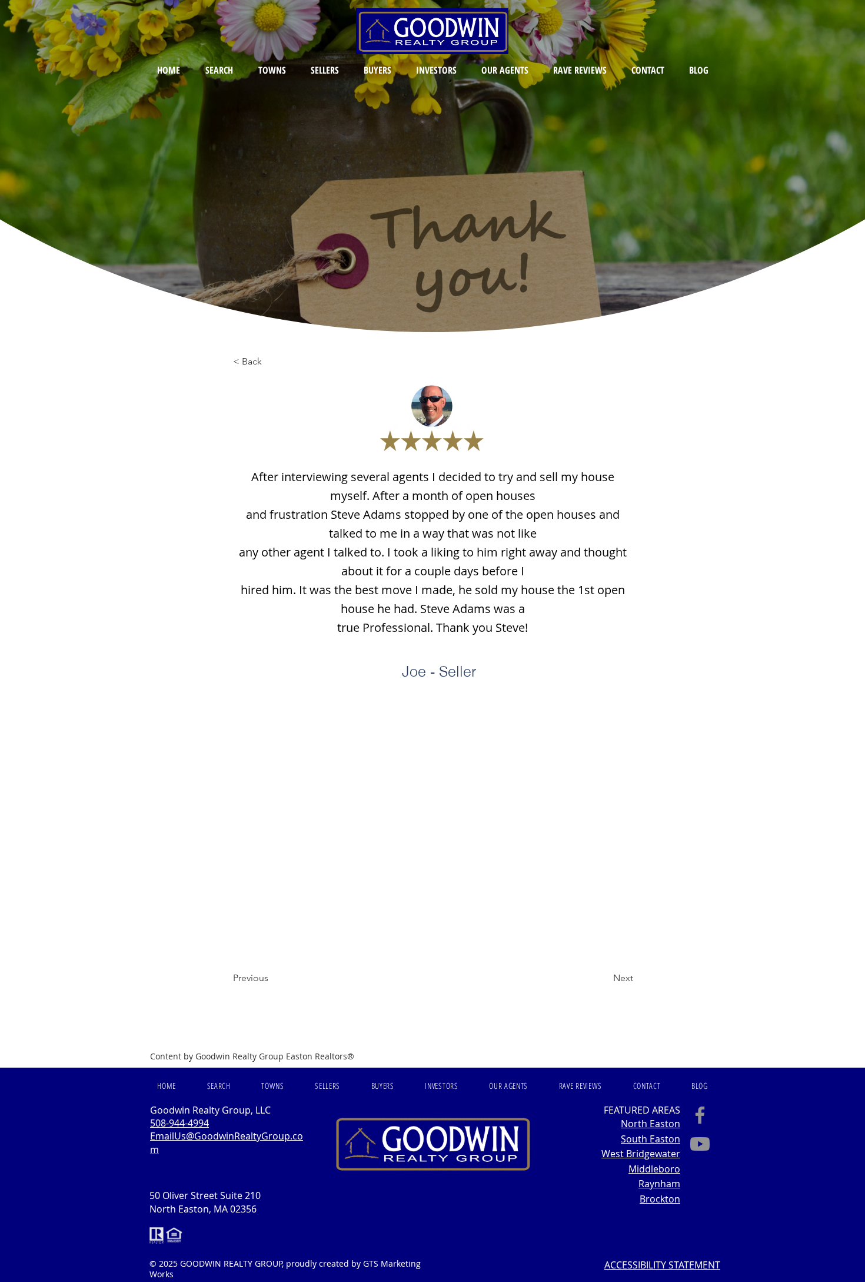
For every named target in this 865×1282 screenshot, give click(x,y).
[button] (218, 70)
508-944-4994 (179, 1123)
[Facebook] (699, 1115)
